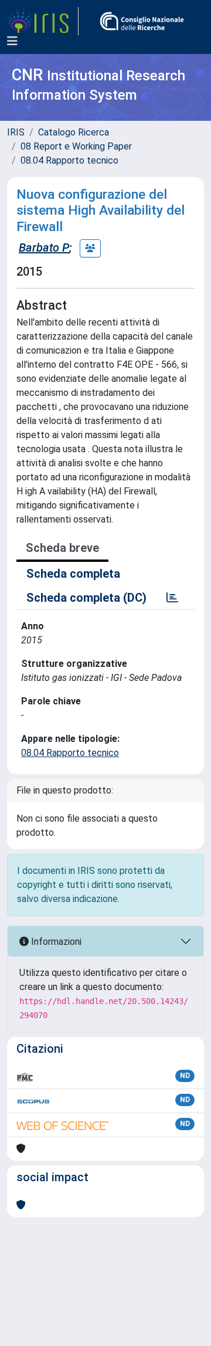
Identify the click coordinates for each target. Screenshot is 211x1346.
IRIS (16, 132)
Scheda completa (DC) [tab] (86, 598)
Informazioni (55, 941)
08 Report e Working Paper (76, 146)
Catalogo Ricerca (73, 132)
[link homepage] (43, 21)
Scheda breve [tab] (62, 548)
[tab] (172, 597)
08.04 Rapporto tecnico (69, 160)
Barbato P (44, 247)
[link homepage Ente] (142, 21)
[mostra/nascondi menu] (12, 41)
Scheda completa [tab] (73, 574)
